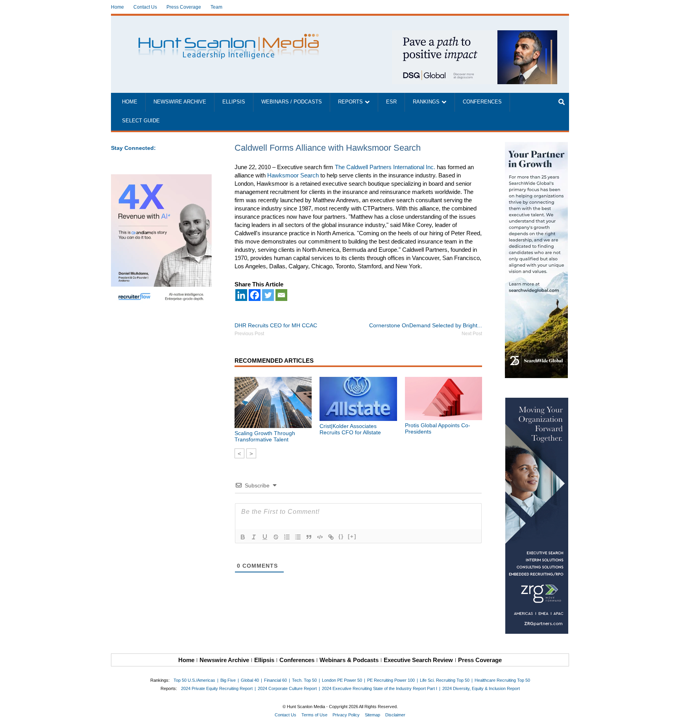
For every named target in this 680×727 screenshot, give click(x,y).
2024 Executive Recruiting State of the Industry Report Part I (379, 688)
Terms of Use (314, 714)
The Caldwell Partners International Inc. (385, 167)
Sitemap (372, 714)
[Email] (281, 295)
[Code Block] (319, 537)
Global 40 (250, 680)
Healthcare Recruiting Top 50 (502, 680)
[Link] (330, 537)
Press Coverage (183, 7)
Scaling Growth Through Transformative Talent (265, 436)
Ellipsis (233, 102)
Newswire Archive (179, 102)
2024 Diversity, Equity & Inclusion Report (481, 688)
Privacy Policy (346, 714)
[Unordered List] (297, 537)
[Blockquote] (308, 537)
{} (341, 536)
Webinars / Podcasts (291, 102)
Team (216, 7)
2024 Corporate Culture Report (287, 688)
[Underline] (264, 537)
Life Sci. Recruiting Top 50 (444, 680)
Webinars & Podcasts (349, 660)
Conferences (482, 102)
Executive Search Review (418, 660)
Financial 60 (275, 680)
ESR (391, 102)
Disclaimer (395, 714)
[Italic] (253, 537)
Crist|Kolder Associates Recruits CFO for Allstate (350, 429)
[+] (352, 536)
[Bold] (242, 537)
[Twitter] (268, 295)
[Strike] (275, 537)
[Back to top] (668, 715)
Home (117, 7)
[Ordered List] (286, 537)
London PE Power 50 (342, 680)
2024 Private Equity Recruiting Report (217, 688)
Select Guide (141, 121)
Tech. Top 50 (304, 680)
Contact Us (145, 7)
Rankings (426, 102)
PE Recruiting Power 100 (391, 680)
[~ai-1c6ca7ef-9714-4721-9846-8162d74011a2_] (474, 34)
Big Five (228, 680)
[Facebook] (255, 295)
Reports (350, 102)
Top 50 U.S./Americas (194, 680)
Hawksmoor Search (293, 175)
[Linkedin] (241, 295)
